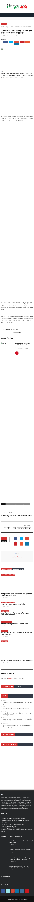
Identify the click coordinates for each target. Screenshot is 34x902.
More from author (18, 569)
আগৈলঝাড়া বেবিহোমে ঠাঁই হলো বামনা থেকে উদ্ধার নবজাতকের (14, 19)
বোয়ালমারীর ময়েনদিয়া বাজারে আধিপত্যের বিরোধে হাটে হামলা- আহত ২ (16, 17)
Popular (10, 836)
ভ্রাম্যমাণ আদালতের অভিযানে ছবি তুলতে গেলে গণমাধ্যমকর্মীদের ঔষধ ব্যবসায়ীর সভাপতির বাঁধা (19, 867)
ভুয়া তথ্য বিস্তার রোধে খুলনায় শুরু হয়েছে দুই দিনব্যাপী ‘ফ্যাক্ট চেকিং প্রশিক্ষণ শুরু (16, 633)
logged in (10, 678)
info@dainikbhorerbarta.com (9, 826)
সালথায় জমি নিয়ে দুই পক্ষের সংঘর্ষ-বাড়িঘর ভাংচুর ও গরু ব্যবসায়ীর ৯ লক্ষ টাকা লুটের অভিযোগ (20, 858)
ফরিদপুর (10, 574)
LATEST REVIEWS (8, 686)
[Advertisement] (17, 97)
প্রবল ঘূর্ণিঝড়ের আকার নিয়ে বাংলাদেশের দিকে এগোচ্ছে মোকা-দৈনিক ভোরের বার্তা (15, 614)
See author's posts (23, 348)
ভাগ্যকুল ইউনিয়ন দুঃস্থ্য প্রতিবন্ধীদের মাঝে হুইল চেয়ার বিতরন (17, 660)
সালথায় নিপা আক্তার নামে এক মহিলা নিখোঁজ (13, 604)
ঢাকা (2, 24)
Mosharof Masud (22, 344)
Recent (3, 836)
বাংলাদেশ (7, 611)
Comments (18, 836)
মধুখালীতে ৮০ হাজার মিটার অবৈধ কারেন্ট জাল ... (18, 528)
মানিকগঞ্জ (10, 621)
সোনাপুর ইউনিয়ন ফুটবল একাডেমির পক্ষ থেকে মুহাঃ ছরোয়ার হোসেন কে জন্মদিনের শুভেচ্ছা (16, 594)
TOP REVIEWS (19, 686)
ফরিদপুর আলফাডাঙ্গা (26, 504)
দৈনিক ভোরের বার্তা (18, 504)
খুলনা (3, 630)
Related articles (7, 569)
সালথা (14, 574)
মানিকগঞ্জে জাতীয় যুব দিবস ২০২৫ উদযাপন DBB (14, 624)
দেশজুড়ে (6, 24)
